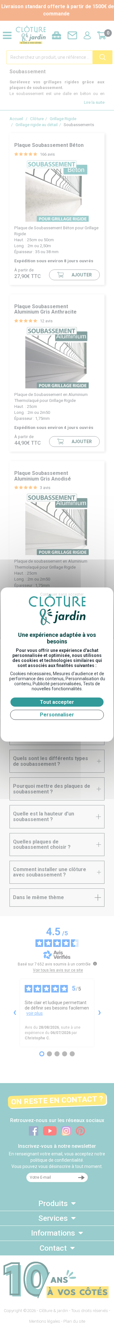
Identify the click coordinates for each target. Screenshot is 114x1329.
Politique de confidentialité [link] (57, 728)
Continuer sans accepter (62, 594)
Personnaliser (57, 715)
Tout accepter (57, 702)
